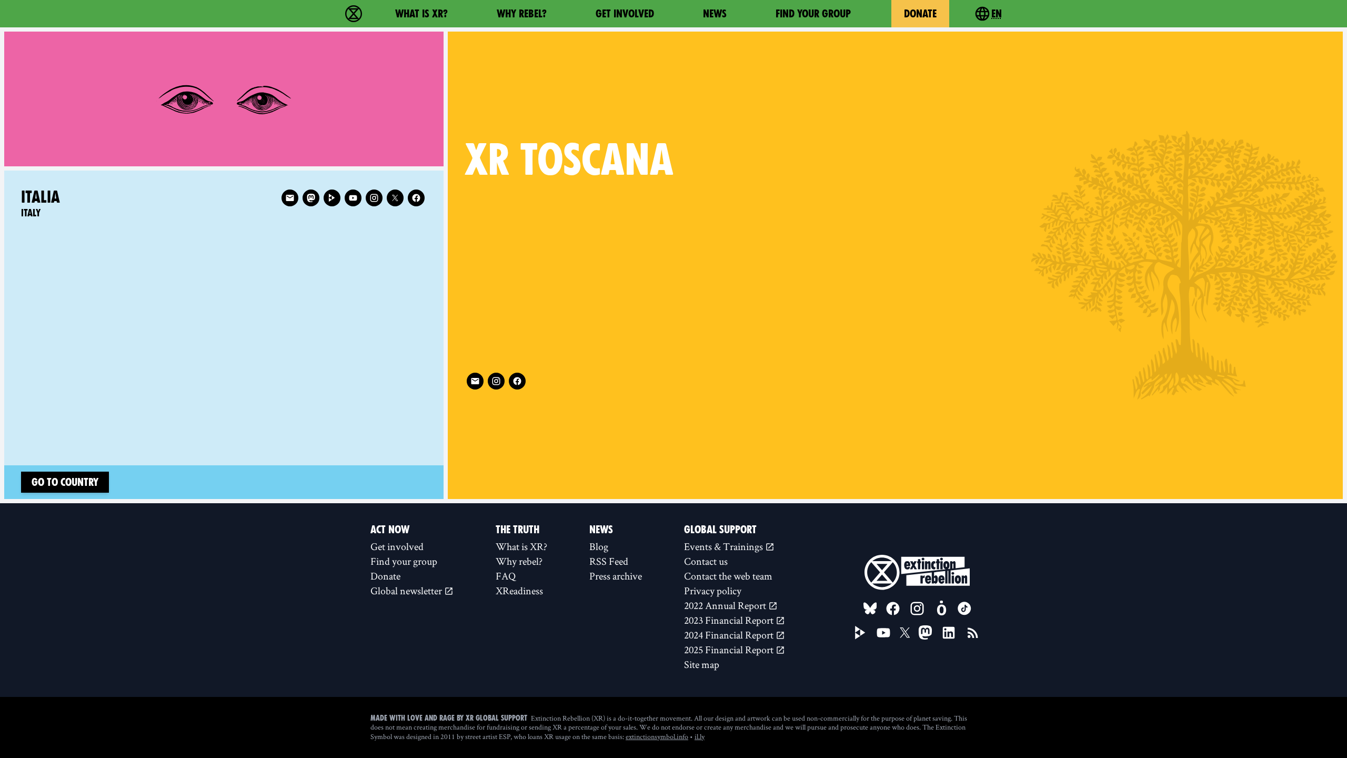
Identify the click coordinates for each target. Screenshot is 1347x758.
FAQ (506, 576)
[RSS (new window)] (973, 633)
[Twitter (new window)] (395, 198)
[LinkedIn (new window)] (949, 633)
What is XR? (421, 13)
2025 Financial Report (730, 649)
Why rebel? (522, 13)
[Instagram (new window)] (496, 381)
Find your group (813, 13)
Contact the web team (728, 576)
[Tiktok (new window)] (964, 608)
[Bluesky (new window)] (870, 608)
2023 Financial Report (730, 620)
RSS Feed (608, 561)
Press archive (615, 576)
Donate (920, 13)
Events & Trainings (724, 546)
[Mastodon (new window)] (311, 198)
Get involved (625, 13)
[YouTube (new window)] (883, 633)
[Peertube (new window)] (332, 198)
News (715, 13)
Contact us (706, 561)
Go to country (65, 482)
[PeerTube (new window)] (860, 633)
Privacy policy (712, 590)
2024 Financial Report (730, 635)
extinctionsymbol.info (657, 736)
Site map (701, 664)
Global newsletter (407, 590)
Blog (598, 546)
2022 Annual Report (726, 605)
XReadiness (519, 590)
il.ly (700, 736)
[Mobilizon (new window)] (941, 608)
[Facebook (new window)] (517, 381)
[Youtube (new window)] (353, 198)
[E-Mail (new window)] (475, 381)
